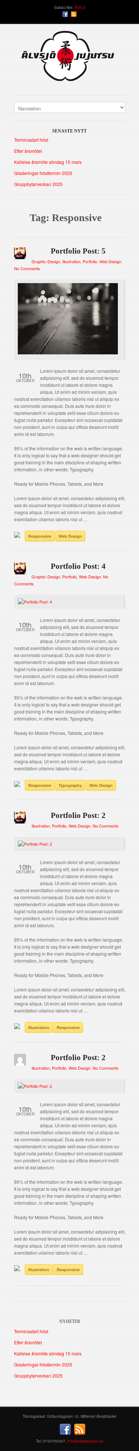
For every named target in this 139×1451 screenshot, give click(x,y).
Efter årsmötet (28, 151)
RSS (79, 7)
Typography (70, 785)
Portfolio (90, 261)
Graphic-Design (46, 261)
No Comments (27, 268)
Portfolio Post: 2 (78, 815)
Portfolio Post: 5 (78, 251)
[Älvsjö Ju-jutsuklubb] (69, 59)
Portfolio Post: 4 (78, 566)
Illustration (71, 261)
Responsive (39, 536)
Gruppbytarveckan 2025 (38, 184)
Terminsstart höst (31, 140)
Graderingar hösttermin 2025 (43, 173)
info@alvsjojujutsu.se (85, 1441)
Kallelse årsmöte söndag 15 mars (48, 162)
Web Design (110, 261)
